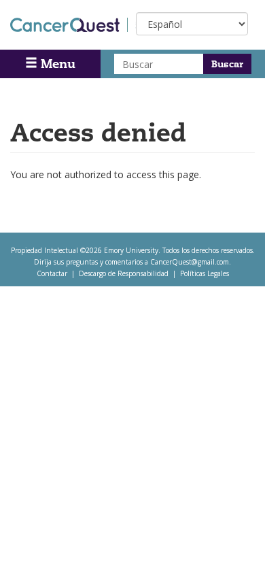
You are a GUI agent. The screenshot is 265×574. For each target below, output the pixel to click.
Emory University (131, 250)
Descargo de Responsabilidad (124, 273)
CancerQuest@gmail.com (189, 262)
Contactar (52, 273)
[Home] (69, 25)
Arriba (229, 546)
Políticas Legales (204, 273)
